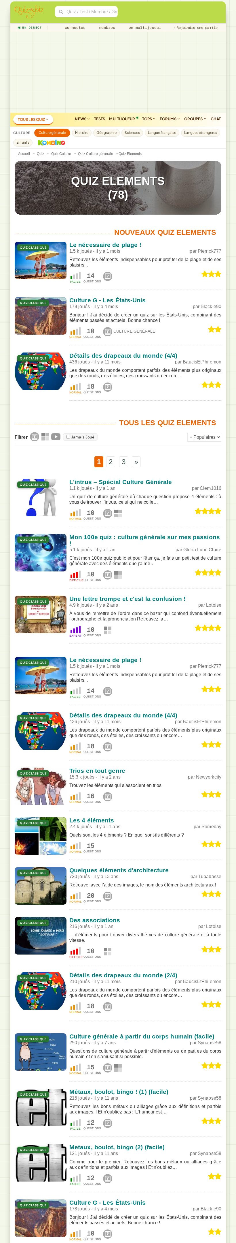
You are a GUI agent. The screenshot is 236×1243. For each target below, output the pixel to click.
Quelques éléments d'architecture (119, 870)
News (81, 119)
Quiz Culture (61, 154)
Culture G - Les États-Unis (107, 300)
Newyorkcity (208, 777)
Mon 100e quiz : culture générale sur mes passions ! (144, 540)
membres (106, 27)
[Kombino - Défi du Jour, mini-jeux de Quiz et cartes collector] (50, 142)
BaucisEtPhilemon (202, 361)
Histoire (81, 132)
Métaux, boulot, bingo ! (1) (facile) (119, 1091)
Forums (168, 119)
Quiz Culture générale (95, 154)
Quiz (40, 154)
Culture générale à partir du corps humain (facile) (141, 1036)
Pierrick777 (209, 251)
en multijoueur (143, 27)
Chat (216, 119)
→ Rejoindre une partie (195, 27)
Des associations (94, 920)
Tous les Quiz (31, 119)
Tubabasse (209, 876)
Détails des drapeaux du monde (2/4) (123, 975)
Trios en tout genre (97, 770)
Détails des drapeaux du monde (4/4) (123, 355)
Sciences (132, 132)
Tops (147, 119)
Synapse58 (209, 1042)
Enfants (22, 142)
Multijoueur (122, 119)
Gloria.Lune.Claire (202, 549)
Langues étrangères (200, 132)
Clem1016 (210, 488)
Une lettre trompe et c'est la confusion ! (127, 598)
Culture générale (52, 132)
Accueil (24, 154)
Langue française (162, 132)
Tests (99, 119)
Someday (211, 826)
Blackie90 (211, 306)
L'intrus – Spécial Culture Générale (120, 482)
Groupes (193, 119)
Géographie (106, 132)
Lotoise (213, 605)
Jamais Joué (82, 437)
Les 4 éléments (91, 820)
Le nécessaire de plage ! (105, 244)
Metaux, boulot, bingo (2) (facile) (117, 1147)
